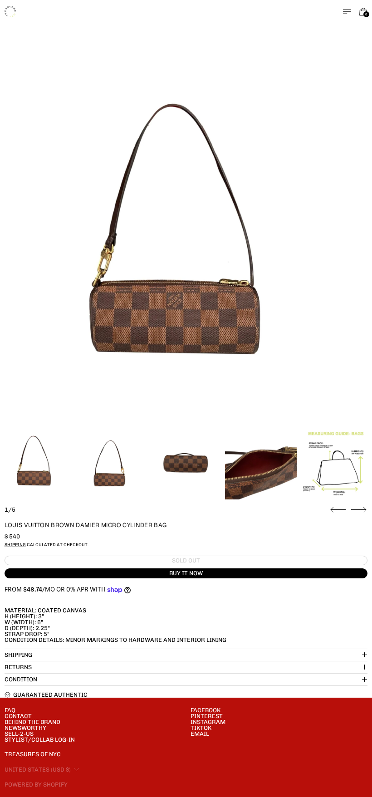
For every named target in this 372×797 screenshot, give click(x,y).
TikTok (201, 728)
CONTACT (18, 716)
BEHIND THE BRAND (32, 722)
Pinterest (207, 716)
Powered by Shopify (36, 784)
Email (200, 734)
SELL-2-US (19, 733)
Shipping (15, 544)
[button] (186, 243)
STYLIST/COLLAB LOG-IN (40, 739)
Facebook (205, 710)
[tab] (36, 463)
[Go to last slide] (338, 509)
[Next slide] (358, 509)
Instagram (208, 722)
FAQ (10, 710)
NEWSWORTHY (25, 727)
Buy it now (186, 573)
